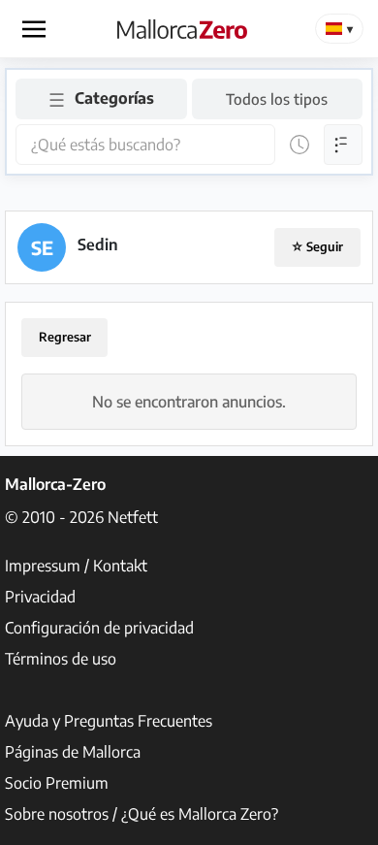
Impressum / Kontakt (76, 565)
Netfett (133, 517)
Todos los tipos (277, 98)
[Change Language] (339, 29)
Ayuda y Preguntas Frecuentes (108, 721)
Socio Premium (57, 783)
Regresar (65, 336)
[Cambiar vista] (343, 144)
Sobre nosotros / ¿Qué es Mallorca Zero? (141, 814)
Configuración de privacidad (99, 627)
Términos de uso (60, 658)
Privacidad (40, 596)
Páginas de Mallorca (73, 752)
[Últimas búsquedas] (299, 144)
